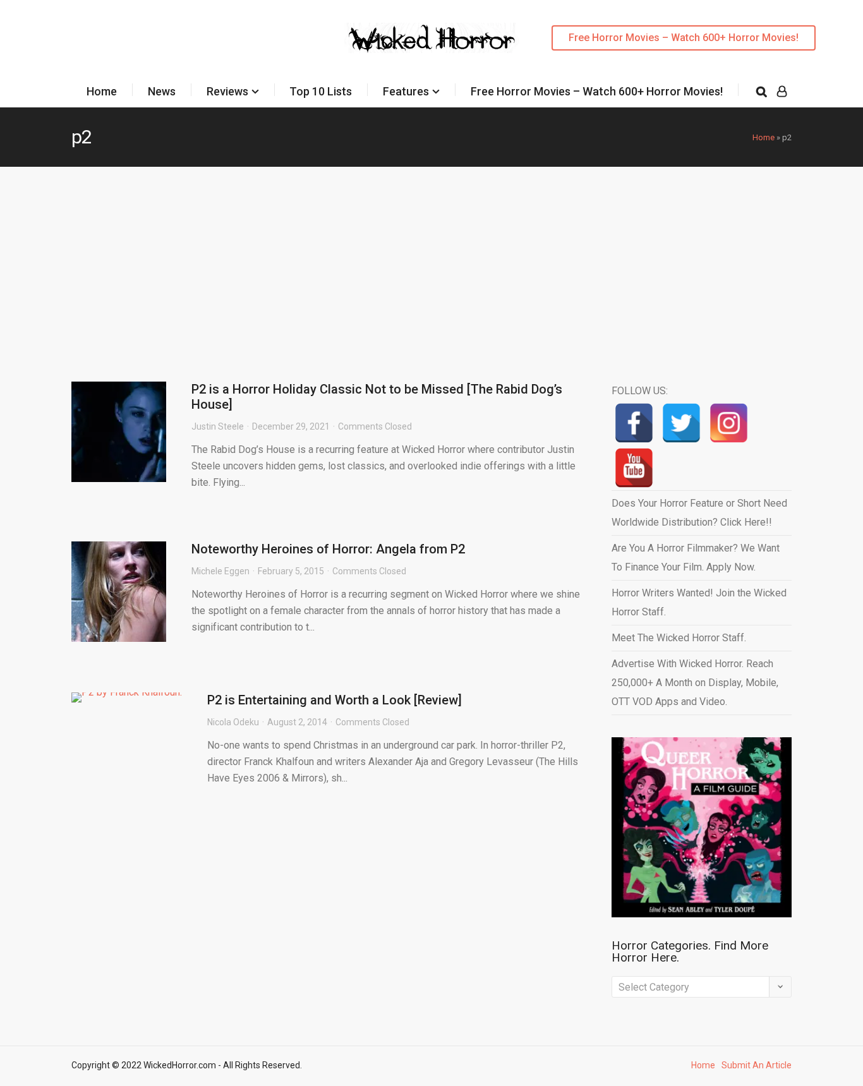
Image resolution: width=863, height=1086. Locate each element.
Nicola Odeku (233, 722)
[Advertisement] (431, 261)
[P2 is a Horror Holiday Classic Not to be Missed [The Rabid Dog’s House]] (118, 432)
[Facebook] (634, 423)
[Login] (782, 91)
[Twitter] (681, 423)
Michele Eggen (220, 571)
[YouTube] (634, 468)
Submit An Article (756, 1065)
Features (406, 91)
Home (102, 91)
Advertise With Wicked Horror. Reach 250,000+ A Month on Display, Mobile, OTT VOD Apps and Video (695, 683)
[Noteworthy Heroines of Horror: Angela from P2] (118, 591)
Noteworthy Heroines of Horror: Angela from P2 (328, 549)
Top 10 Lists (320, 91)
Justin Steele (217, 426)
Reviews (227, 91)
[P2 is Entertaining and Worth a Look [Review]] (126, 697)
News (162, 91)
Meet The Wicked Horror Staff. (679, 638)
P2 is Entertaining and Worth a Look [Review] (334, 700)
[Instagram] (729, 423)
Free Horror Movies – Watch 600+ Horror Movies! (684, 38)
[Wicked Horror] (431, 37)
